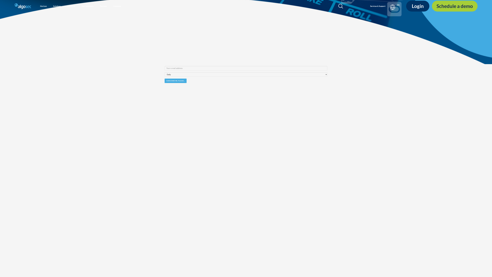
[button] (43, 6)
